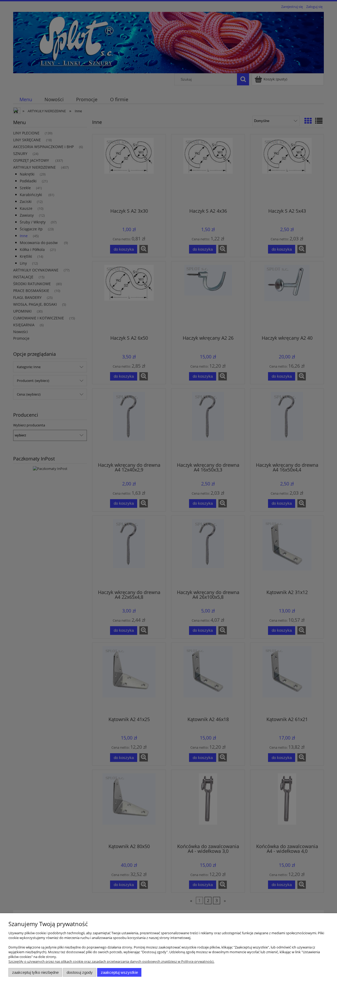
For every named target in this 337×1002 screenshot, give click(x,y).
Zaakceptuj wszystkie (119, 972)
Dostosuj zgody (80, 972)
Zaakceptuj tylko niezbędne (35, 972)
